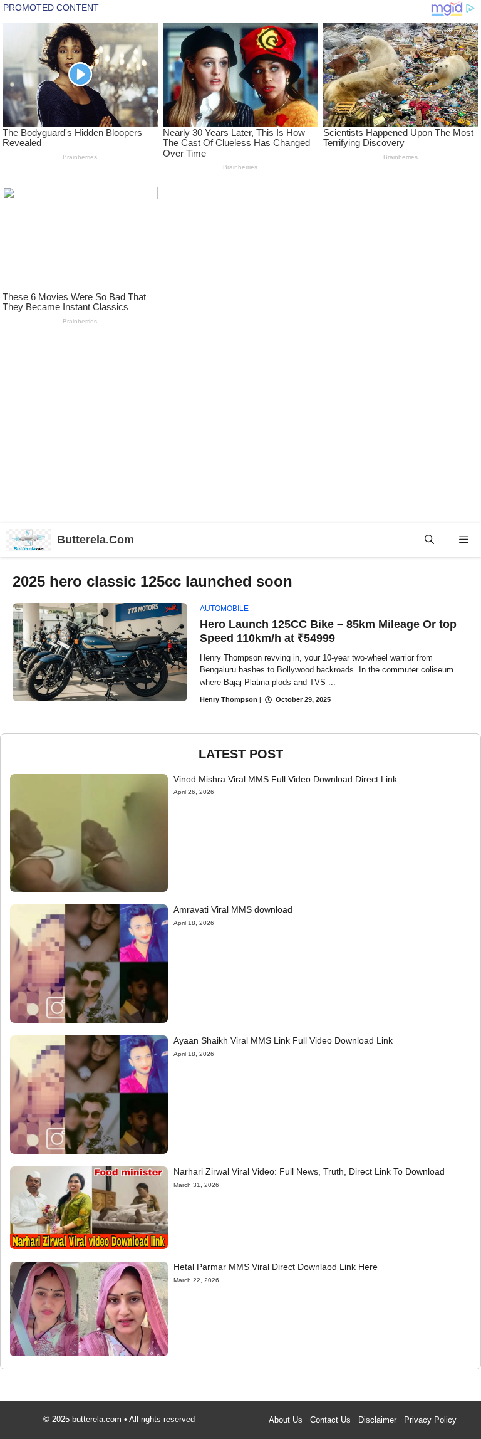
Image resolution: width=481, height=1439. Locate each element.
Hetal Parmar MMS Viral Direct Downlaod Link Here (275, 1267)
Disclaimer (377, 1420)
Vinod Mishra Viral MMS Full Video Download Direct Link (285, 779)
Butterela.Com (95, 539)
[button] (429, 540)
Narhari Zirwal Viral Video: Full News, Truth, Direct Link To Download (309, 1171)
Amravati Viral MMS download (232, 909)
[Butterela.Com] (28, 540)
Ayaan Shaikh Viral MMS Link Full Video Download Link (283, 1040)
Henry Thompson (228, 699)
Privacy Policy (430, 1420)
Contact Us (330, 1420)
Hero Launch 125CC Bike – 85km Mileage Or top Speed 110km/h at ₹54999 (328, 631)
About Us (286, 1420)
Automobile (224, 608)
